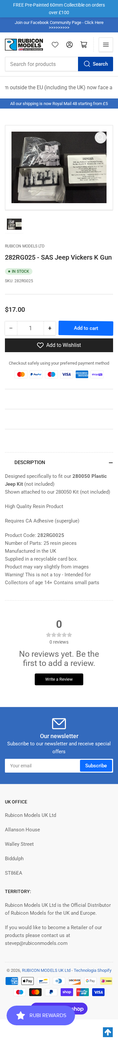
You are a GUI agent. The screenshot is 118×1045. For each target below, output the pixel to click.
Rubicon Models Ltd (25, 246)
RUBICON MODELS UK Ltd (46, 970)
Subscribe (96, 766)
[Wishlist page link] (55, 44)
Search (100, 64)
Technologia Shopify (92, 970)
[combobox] (59, 64)
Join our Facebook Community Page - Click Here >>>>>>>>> (59, 25)
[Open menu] (106, 44)
